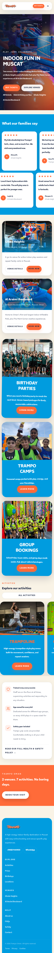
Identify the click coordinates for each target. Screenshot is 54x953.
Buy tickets (38, 6)
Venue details (15, 269)
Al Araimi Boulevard (11, 100)
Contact (8, 932)
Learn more (26, 410)
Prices (7, 871)
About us (9, 916)
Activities (9, 865)
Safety (8, 927)
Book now (34, 269)
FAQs (7, 921)
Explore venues (32, 88)
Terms (7, 949)
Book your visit (15, 795)
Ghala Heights (40, 95)
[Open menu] (47, 6)
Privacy (14, 949)
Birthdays (9, 876)
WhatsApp (30, 850)
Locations (9, 882)
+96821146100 (13, 850)
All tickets (7, 95)
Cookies (22, 949)
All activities (27, 595)
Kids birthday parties (23, 95)
